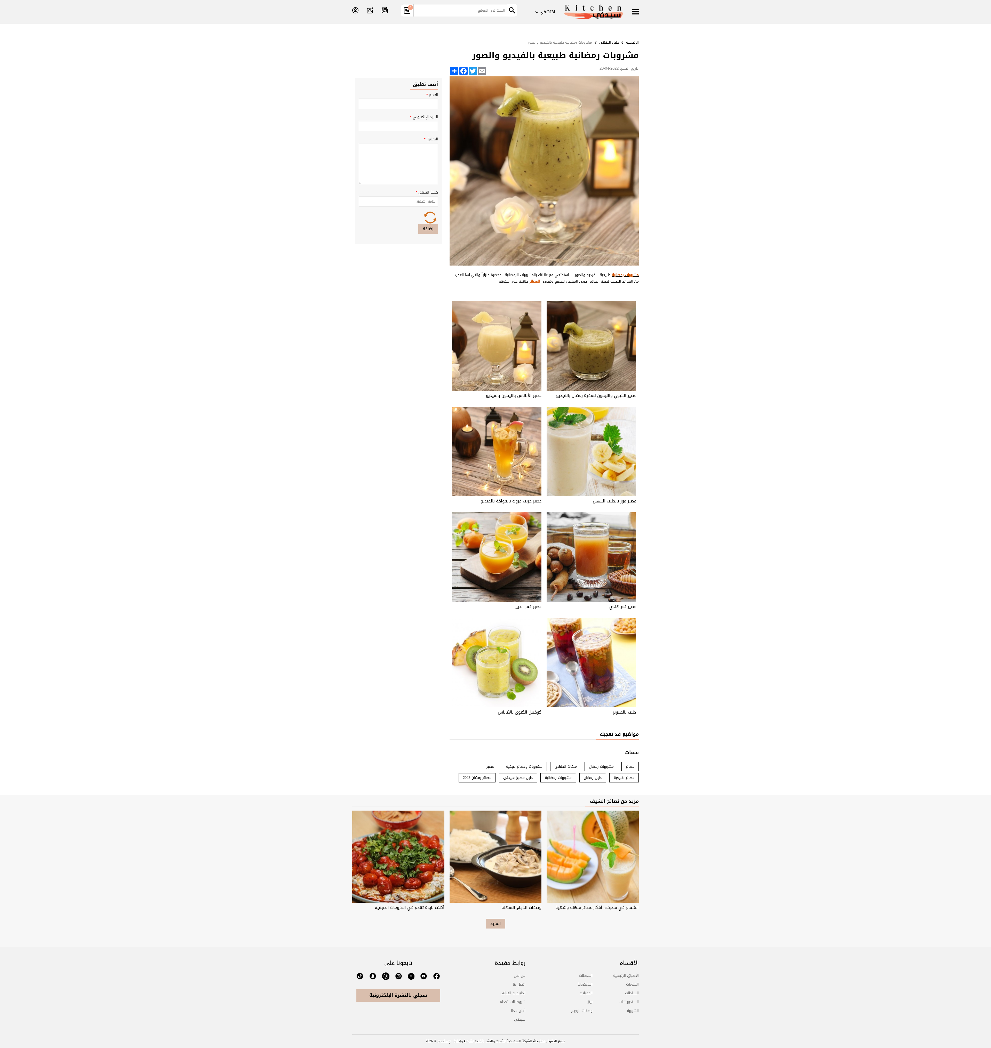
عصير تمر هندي (622, 607)
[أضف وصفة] (370, 10)
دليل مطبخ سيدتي (518, 777)
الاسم (432, 94)
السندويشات (629, 1001)
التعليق (431, 139)
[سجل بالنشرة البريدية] (385, 10)
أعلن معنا (518, 1010)
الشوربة (633, 1010)
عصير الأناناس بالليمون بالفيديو (513, 395)
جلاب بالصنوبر (624, 712)
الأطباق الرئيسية (626, 975)
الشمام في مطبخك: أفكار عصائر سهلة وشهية (597, 907)
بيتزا (590, 1001)
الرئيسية (632, 42)
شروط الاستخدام (512, 1001)
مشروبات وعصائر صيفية (524, 766)
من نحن (519, 975)
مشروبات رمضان (601, 766)
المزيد (495, 923)
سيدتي (519, 1019)
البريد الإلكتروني (424, 117)
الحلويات (632, 984)
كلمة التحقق (427, 192)
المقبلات (586, 993)
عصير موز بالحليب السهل (614, 501)
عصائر (630, 766)
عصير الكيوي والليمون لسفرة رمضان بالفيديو (596, 395)
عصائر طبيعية (624, 777)
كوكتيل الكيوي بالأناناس (519, 712)
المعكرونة (585, 984)
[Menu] (635, 12)
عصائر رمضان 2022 (477, 777)
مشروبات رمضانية (558, 777)
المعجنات (586, 975)
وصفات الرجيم (582, 1010)
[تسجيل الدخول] (355, 10)
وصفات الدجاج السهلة (521, 907)
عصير (490, 766)
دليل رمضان (593, 777)
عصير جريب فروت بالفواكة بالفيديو (511, 501)
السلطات (632, 993)
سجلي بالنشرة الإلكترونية (398, 995)
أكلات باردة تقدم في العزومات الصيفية (409, 907)
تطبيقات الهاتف (512, 993)
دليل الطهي (609, 42)
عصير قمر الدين (528, 607)
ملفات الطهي (566, 766)
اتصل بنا (519, 984)
